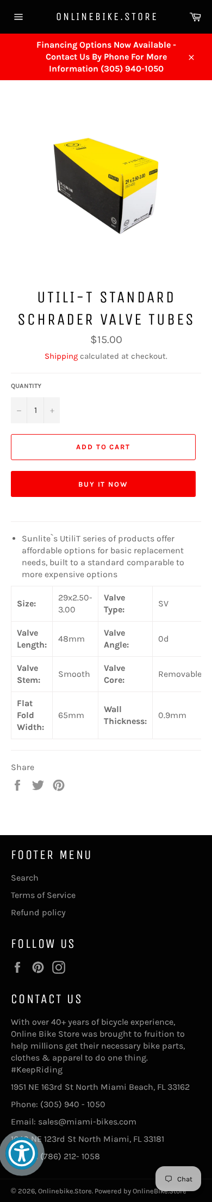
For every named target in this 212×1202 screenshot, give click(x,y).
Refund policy (38, 912)
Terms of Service (43, 895)
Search (25, 878)
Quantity (26, 386)
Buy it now (103, 484)
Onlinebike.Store (106, 16)
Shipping (61, 356)
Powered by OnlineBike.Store (140, 1191)
